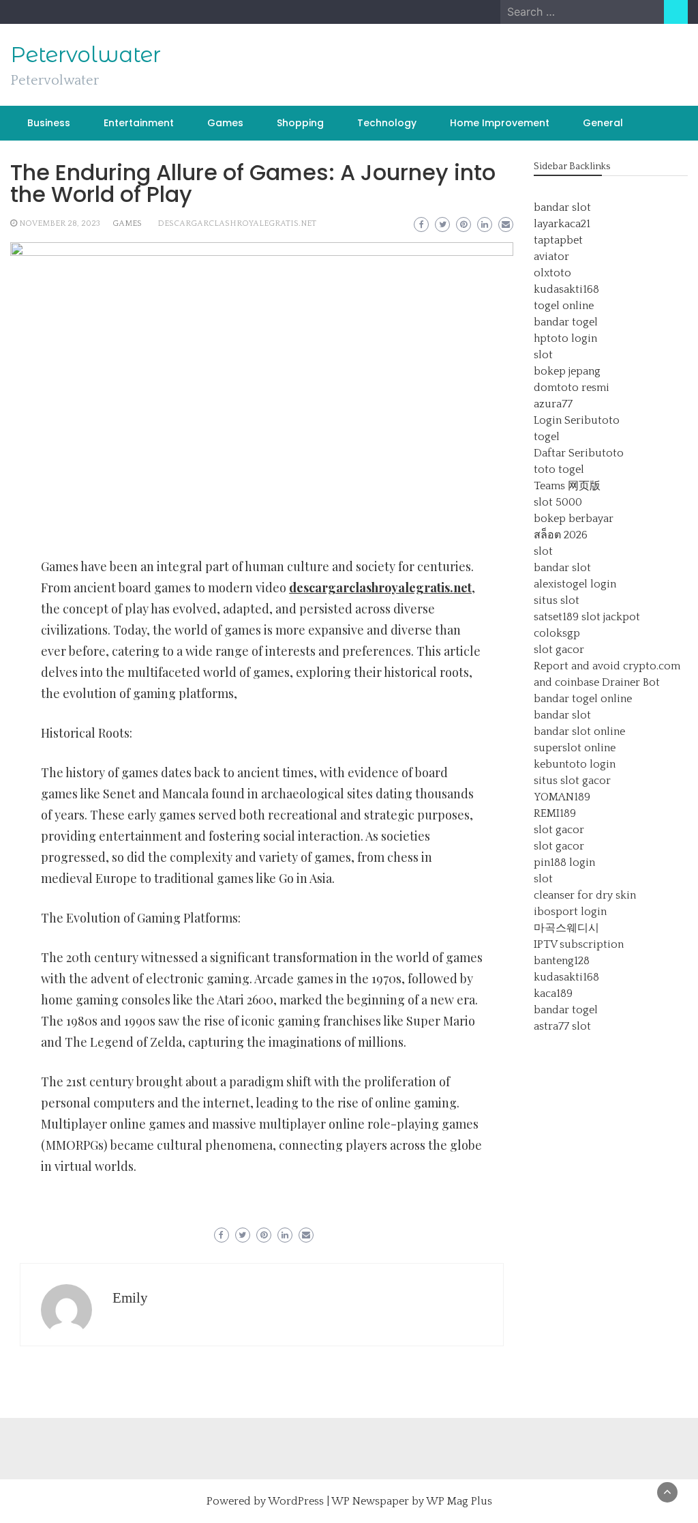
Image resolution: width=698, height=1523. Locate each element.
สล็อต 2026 (561, 535)
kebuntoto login (575, 764)
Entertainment (139, 123)
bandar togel (566, 322)
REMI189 (555, 813)
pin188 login (564, 862)
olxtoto (552, 273)
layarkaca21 (562, 224)
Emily (130, 1298)
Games (225, 123)
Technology (386, 123)
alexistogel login (575, 584)
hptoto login (565, 338)
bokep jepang (567, 371)
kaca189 (553, 993)
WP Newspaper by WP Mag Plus (411, 1501)
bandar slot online (579, 731)
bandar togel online (583, 699)
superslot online (575, 748)
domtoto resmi (571, 387)
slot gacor (559, 649)
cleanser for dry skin (585, 895)
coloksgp (557, 633)
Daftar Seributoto (579, 453)
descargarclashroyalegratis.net (236, 223)
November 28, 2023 (59, 223)
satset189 (556, 617)
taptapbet (558, 240)
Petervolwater (85, 55)
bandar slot (562, 207)
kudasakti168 (566, 289)
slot (543, 355)
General (603, 123)
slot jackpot (610, 617)
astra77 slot (562, 1026)
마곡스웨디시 (566, 928)
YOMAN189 (562, 797)
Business (48, 123)
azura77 (553, 404)
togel (547, 437)
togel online (564, 306)
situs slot (556, 600)
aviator (551, 256)
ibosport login (570, 911)
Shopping (300, 123)
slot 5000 (558, 502)
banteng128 (562, 961)
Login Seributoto (577, 420)
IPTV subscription (579, 944)
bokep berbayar (573, 518)
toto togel (559, 469)
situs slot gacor (572, 780)
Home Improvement (499, 123)
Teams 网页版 (567, 486)
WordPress (296, 1501)
